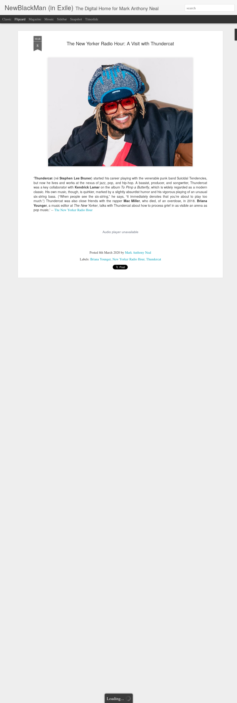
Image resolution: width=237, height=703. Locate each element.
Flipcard (20, 19)
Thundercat (153, 259)
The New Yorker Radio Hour (73, 210)
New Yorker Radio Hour (128, 259)
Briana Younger (100, 259)
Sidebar (62, 19)
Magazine (35, 19)
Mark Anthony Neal (138, 252)
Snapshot (76, 19)
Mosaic (49, 19)
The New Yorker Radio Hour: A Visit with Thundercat (120, 43)
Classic (6, 19)
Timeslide (91, 19)
